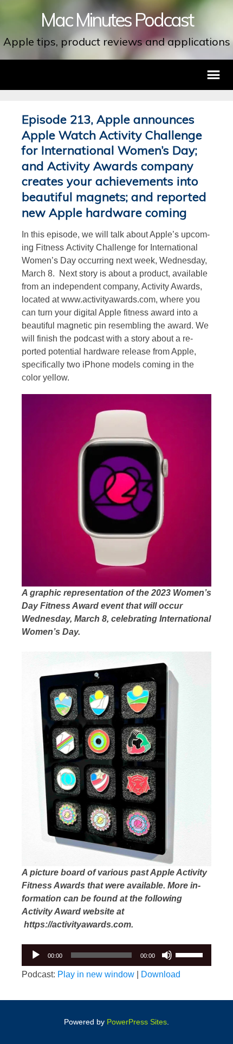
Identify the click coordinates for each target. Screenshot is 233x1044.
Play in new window (95, 974)
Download (160, 974)
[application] (116, 955)
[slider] (191, 954)
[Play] (35, 955)
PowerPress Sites (137, 1021)
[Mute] (166, 955)
